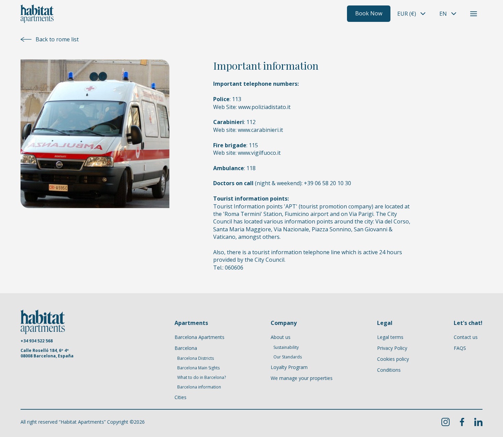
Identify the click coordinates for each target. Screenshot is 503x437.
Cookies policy (393, 359)
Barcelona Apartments (199, 337)
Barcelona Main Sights (198, 368)
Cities (180, 397)
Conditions (389, 370)
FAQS (460, 348)
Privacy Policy (392, 348)
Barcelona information (199, 387)
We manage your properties (302, 378)
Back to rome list (57, 39)
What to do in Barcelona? (201, 377)
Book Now (368, 13)
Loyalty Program (289, 367)
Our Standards (287, 357)
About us (281, 337)
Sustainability (286, 347)
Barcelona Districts (195, 358)
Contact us (466, 337)
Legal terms (390, 337)
